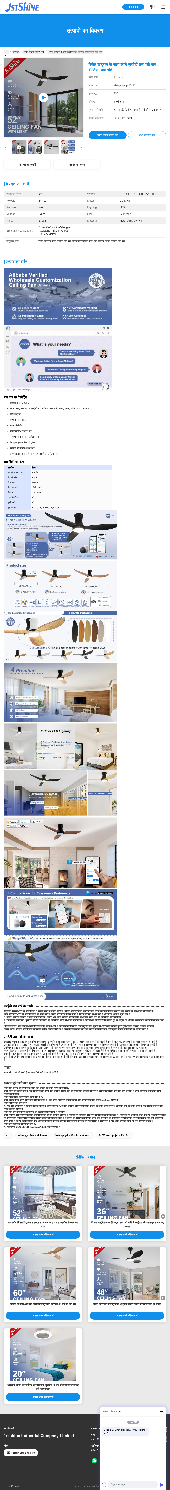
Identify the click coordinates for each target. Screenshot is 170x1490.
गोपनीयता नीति (8, 1486)
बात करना (133, 6)
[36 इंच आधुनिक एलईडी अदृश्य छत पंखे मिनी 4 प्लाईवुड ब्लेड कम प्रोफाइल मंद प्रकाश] (127, 1192)
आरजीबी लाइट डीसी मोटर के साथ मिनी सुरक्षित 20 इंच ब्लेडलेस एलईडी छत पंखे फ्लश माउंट (43, 1387)
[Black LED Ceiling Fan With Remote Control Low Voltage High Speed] (43, 97)
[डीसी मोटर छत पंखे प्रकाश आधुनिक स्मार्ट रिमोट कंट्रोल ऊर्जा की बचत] (127, 1273)
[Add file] (104, 1484)
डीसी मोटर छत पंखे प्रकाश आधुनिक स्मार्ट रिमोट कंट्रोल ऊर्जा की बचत (127, 1304)
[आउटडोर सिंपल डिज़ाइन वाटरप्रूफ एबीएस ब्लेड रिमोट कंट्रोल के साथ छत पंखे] (43, 1192)
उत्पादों (16, 52)
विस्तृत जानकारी (27, 164)
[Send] (161, 1484)
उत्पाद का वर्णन (77, 164)
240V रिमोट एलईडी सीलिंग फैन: (114, 1135)
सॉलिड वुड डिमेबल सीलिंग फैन (32, 1135)
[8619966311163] (94, 1461)
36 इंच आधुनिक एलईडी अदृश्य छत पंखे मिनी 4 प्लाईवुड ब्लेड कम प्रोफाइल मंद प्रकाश (127, 1224)
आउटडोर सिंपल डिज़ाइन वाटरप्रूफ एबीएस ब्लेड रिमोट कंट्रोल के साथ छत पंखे (43, 1224)
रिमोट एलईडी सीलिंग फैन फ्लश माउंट (72, 1135)
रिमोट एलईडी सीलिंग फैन (34, 52)
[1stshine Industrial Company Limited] (22, 7)
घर (6, 52)
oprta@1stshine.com (23, 1452)
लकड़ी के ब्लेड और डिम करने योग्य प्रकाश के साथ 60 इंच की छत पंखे (43, 1304)
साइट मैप (17, 1486)
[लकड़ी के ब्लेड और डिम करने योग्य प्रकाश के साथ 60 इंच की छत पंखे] (43, 1273)
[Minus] (162, 1411)
